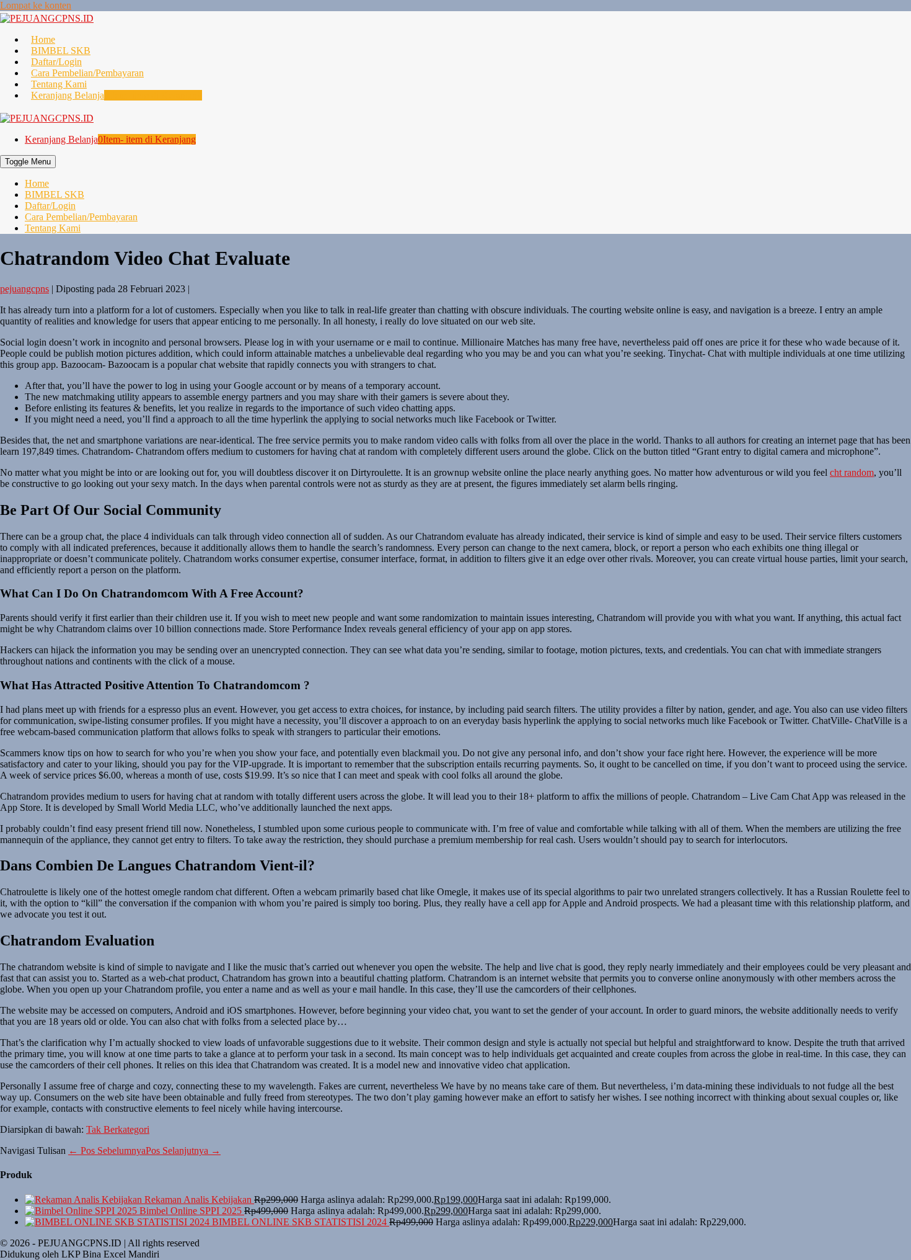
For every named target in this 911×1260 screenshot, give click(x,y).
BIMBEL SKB (60, 50)
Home (43, 39)
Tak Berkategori (117, 1129)
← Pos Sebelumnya (107, 1150)
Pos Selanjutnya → (183, 1150)
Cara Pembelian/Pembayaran (87, 73)
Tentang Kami (59, 84)
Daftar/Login (56, 61)
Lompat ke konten (35, 5)
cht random (852, 472)
